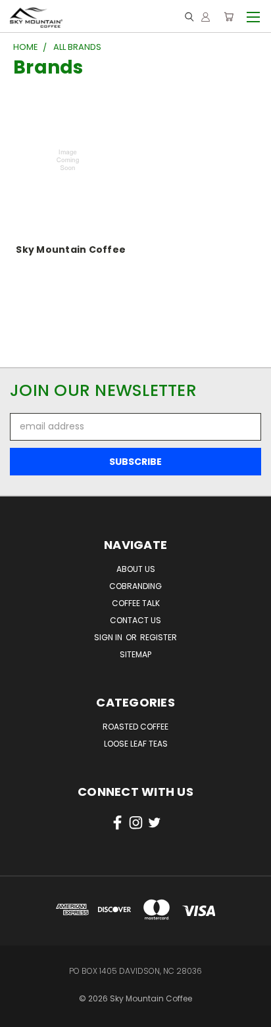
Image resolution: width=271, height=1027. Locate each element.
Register (158, 637)
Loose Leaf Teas (136, 743)
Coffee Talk (136, 603)
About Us (135, 569)
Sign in (109, 637)
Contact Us (135, 620)
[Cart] (228, 16)
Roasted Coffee (135, 726)
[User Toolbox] (205, 16)
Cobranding (135, 586)
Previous (20, 1004)
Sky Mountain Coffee (71, 249)
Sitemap (135, 654)
